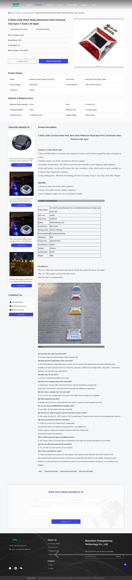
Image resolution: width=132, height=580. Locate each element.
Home (28, 5)
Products (38, 5)
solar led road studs (51, 471)
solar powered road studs (68, 471)
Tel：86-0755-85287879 (18, 545)
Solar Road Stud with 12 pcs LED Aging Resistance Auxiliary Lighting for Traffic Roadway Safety (21, 161)
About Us (49, 5)
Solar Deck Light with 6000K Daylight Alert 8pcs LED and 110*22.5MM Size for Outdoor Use (20, 241)
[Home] (16, 5)
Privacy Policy (31, 578)
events (60, 5)
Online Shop (72, 5)
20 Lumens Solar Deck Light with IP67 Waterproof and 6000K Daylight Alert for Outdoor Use (21, 201)
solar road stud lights (86, 471)
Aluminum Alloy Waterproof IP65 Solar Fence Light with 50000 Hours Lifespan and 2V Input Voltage (21, 281)
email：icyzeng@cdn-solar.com (21, 549)
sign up (118, 556)
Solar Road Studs (28, 13)
